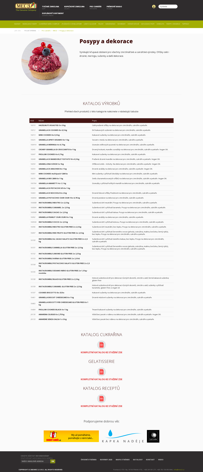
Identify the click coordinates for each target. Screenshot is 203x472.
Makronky (121, 24)
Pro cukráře (96, 7)
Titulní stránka (30, 31)
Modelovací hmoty (30, 24)
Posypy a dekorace (173, 24)
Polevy (100, 24)
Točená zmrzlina (50, 7)
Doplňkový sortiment (53, 14)
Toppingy (185, 24)
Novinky (17, 24)
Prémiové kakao (114, 7)
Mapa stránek (123, 459)
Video (160, 459)
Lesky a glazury (90, 24)
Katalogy (138, 459)
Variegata (160, 24)
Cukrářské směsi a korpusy (49, 24)
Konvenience (110, 24)
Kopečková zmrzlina (74, 7)
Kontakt (150, 459)
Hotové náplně (133, 24)
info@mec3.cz (179, 470)
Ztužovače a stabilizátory (72, 24)
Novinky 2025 (106, 459)
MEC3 (55, 31)
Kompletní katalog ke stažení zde (101, 352)
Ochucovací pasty (147, 24)
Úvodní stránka (89, 459)
